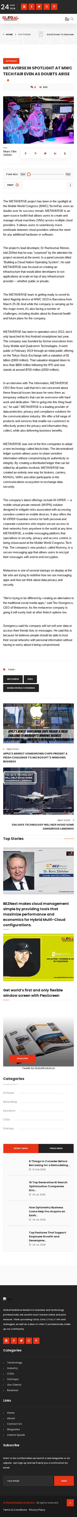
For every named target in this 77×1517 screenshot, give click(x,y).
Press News (56, 1148)
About (11, 1418)
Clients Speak (16, 1435)
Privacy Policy (37, 1509)
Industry (12, 1368)
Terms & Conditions (15, 1509)
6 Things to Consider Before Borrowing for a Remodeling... (49, 1163)
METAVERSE (13, 679)
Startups (8, 1128)
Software (11, 60)
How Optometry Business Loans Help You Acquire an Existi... (47, 1211)
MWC (30, 679)
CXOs (6, 1119)
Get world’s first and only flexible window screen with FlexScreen (33, 993)
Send (64, 1480)
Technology (14, 1362)
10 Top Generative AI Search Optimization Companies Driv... (48, 1186)
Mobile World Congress (21, 687)
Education (9, 1110)
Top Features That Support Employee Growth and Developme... (47, 1236)
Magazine (22, 1058)
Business (12, 1390)
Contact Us (14, 1424)
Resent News (21, 1148)
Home (9, 34)
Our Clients (14, 1384)
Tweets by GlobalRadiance (38, 1068)
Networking (10, 1101)
